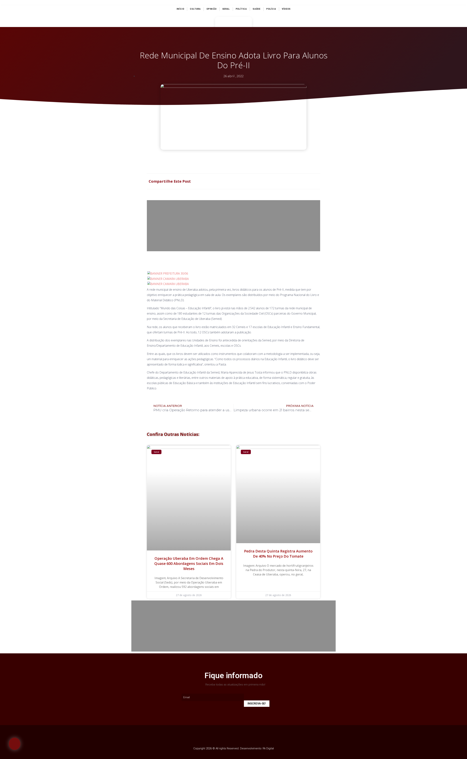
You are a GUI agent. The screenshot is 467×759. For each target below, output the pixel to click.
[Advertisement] (233, 225)
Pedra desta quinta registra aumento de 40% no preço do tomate (278, 554)
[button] (14, 744)
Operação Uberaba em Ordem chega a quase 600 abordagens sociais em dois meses (188, 563)
